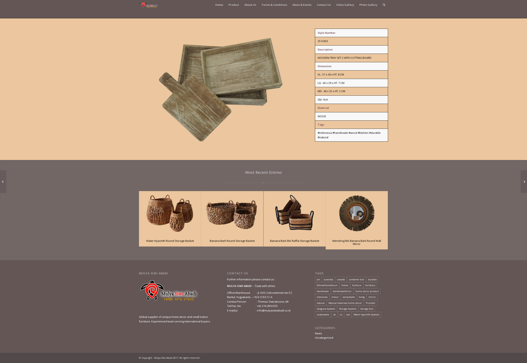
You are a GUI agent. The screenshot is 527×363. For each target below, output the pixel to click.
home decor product (367, 291)
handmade (323, 291)
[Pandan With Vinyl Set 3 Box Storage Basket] (524, 181)
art (318, 279)
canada (341, 279)
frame (345, 285)
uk (334, 314)
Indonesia (322, 296)
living (362, 296)
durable (372, 279)
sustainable (323, 314)
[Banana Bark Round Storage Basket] (232, 213)
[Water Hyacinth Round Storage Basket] (170, 213)
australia (328, 279)
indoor (335, 296)
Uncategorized (324, 338)
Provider (370, 302)
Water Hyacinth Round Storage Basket (170, 241)
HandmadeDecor (342, 291)
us (341, 314)
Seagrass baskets (326, 308)
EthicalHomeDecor (327, 285)
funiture (356, 285)
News (318, 333)
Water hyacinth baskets (366, 314)
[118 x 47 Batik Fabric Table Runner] (3, 181)
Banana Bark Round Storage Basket (232, 241)
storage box (366, 308)
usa (348, 314)
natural (321, 302)
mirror (372, 296)
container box (356, 279)
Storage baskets (347, 308)
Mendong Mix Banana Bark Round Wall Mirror (356, 242)
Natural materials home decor (345, 302)
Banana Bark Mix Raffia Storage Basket (294, 241)
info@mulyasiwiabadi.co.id (273, 310)
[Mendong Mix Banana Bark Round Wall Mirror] (357, 213)
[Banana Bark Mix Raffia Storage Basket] (295, 213)
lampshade (349, 296)
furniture (370, 285)
